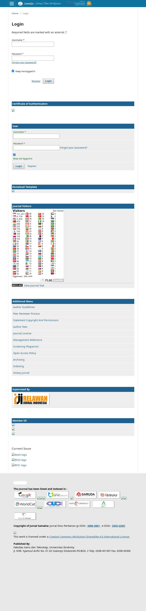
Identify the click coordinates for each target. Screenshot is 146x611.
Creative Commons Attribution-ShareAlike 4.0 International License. (89, 536)
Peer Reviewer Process (26, 313)
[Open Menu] (11, 3)
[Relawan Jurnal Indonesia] (31, 404)
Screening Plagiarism (26, 346)
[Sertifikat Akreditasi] (13, 110)
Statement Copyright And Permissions (36, 320)
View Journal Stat (34, 285)
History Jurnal (21, 372)
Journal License (22, 333)
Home (15, 13)
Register (36, 81)
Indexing (18, 366)
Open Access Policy (24, 353)
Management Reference (27, 340)
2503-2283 (118, 525)
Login (48, 81)
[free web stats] (17, 285)
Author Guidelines (24, 307)
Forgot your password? (24, 62)
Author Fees (20, 326)
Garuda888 (20, 482)
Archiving (19, 359)
